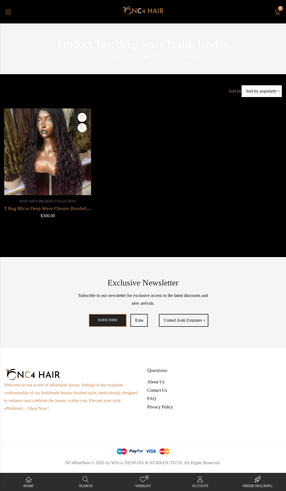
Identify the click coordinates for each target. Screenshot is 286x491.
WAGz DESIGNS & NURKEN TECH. (147, 462)
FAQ (151, 398)
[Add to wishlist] (82, 117)
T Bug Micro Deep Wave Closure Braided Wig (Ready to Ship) (66, 208)
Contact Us (157, 390)
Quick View (82, 127)
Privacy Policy (160, 407)
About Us (156, 381)
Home (93, 56)
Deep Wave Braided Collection (48, 201)
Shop (110, 56)
